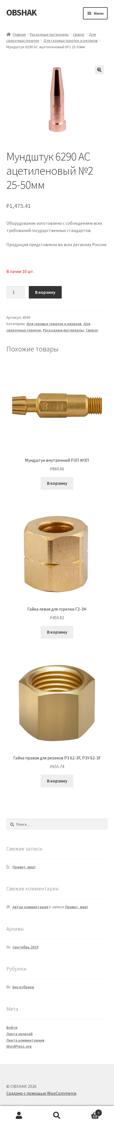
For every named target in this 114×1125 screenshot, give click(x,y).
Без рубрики (23, 986)
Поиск (57, 1115)
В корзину (45, 292)
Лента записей (19, 1033)
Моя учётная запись (19, 1115)
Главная (19, 34)
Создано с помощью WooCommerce (41, 1093)
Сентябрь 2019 (25, 947)
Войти (11, 1027)
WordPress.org (19, 1046)
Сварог (79, 34)
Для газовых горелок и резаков (70, 40)
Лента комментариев (25, 1040)
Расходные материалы (49, 34)
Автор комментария (30, 906)
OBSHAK (21, 12)
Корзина (88, 1111)
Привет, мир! (23, 866)
